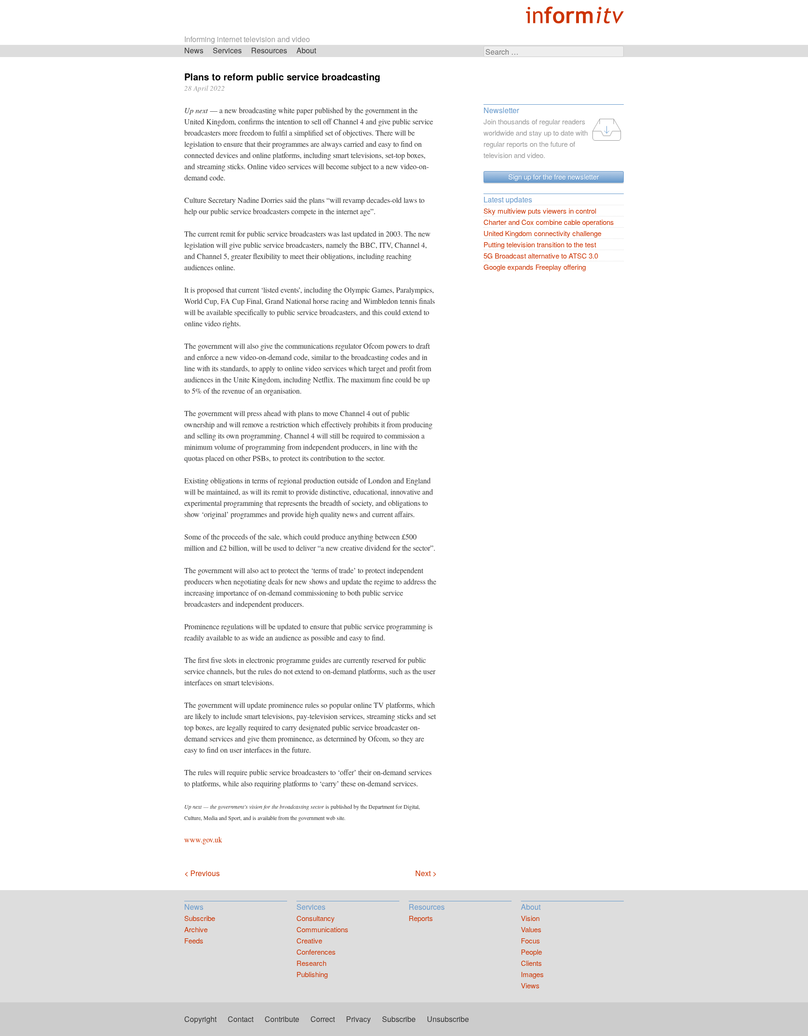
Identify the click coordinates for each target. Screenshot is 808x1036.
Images (532, 974)
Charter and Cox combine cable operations (548, 222)
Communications (322, 929)
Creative (309, 940)
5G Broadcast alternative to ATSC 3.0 (540, 255)
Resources (269, 50)
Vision (530, 918)
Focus (530, 940)
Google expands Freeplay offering (534, 267)
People (531, 952)
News (193, 50)
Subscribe (199, 918)
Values (531, 929)
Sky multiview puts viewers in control (539, 211)
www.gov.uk (203, 839)
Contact (240, 1019)
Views (530, 985)
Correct (322, 1019)
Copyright (200, 1019)
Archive (196, 929)
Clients (531, 963)
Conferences (316, 952)
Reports (421, 918)
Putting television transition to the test (539, 244)
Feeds (193, 940)
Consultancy (315, 918)
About (306, 50)
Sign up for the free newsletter (553, 176)
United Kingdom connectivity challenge (542, 233)
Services (227, 50)
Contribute (282, 1019)
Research (311, 963)
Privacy (358, 1019)
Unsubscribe (448, 1019)
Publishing (312, 974)
